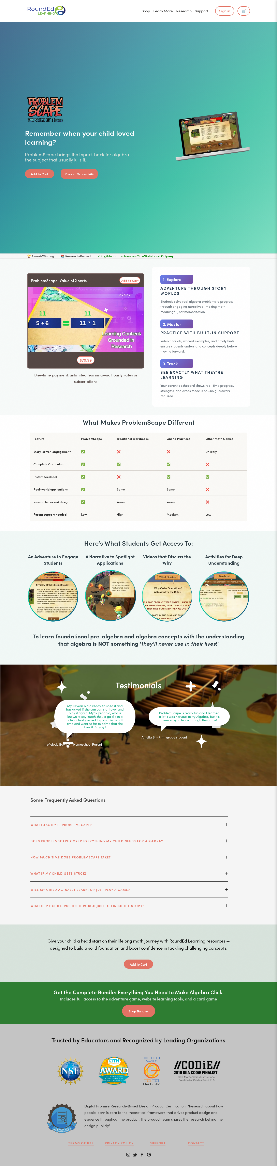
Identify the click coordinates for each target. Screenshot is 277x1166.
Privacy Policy (119, 1143)
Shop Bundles (139, 1011)
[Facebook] (142, 1154)
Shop (146, 11)
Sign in (224, 11)
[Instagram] (128, 1154)
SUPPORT (158, 1143)
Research (184, 11)
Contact (196, 1143)
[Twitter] (135, 1154)
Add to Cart (39, 174)
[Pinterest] (149, 1154)
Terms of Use (80, 1143)
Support (201, 11)
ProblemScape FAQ (79, 174)
